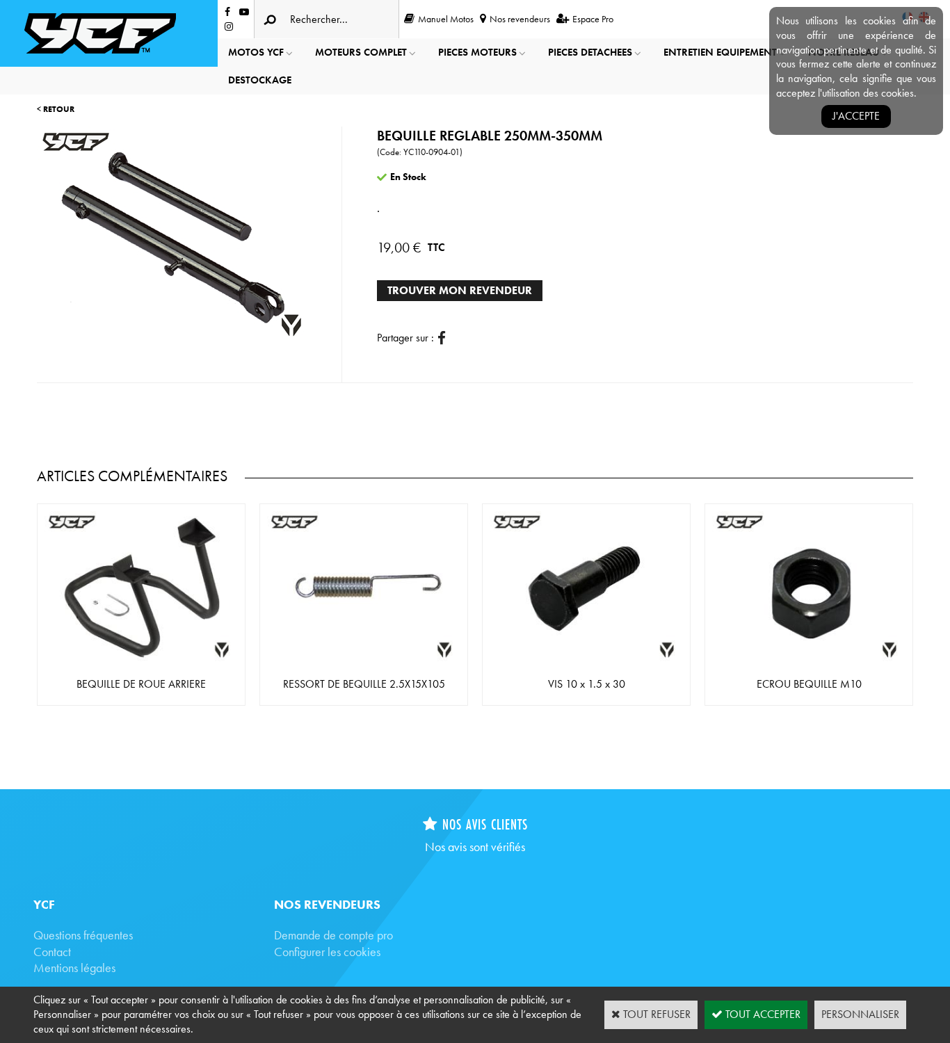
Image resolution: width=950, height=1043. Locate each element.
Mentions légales (74, 968)
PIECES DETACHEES (590, 52)
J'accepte (856, 115)
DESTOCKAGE (259, 80)
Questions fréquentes (83, 935)
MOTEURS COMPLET (361, 52)
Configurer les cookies (327, 952)
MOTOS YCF (256, 52)
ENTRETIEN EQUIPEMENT (720, 52)
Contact (52, 952)
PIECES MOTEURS (477, 52)
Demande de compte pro (333, 935)
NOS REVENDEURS (327, 904)
